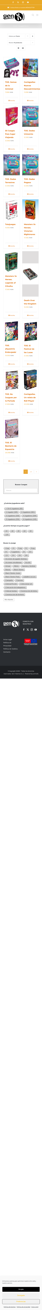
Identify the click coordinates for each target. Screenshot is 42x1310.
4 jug (7, 548)
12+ (6, 555)
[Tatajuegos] (11, 209)
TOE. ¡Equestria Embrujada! (10, 348)
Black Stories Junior (12, 573)
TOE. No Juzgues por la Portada (11, 397)
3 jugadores (12, 516)
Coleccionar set (26, 584)
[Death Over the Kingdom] (30, 274)
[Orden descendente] (32, 36)
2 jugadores (28, 512)
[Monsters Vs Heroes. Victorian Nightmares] (30, 209)
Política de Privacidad (7, 644)
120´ (7, 535)
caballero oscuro (29, 577)
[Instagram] (32, 630)
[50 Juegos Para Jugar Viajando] (11, 116)
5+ (26, 548)
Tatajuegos (10, 224)
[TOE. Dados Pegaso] (30, 164)
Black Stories (19, 570)
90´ (31, 531)
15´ (6, 531)
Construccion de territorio (14, 594)
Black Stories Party (12, 577)
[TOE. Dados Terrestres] (11, 164)
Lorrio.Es (35, 674)
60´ (25, 531)
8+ (24, 552)
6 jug (32, 548)
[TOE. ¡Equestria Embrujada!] (11, 331)
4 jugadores (29, 516)
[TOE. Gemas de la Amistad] (11, 67)
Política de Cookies (10, 1307)
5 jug (20, 548)
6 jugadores (29, 519)
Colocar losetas (11, 591)
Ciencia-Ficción (11, 584)
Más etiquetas (9, 599)
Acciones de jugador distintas (16, 559)
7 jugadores (15, 552)
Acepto (21, 1289)
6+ (6, 552)
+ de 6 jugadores (14, 509)
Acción (27, 562)
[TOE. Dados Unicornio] (30, 116)
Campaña (9, 580)
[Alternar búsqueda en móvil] (33, 15)
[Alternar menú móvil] (37, 15)
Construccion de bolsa (29, 591)
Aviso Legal (34, 1307)
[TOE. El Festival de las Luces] (30, 331)
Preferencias (21, 1301)
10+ (30, 552)
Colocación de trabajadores (15, 587)
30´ (13, 531)
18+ (26, 555)
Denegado (21, 1295)
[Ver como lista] (23, 48)
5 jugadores (12, 519)
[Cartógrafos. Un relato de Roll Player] (30, 379)
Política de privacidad (23, 1307)
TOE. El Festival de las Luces (29, 349)
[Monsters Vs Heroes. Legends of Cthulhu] (11, 261)
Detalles (12, 100)
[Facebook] (24, 630)
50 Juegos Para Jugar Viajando (10, 134)
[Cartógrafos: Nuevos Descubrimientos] (30, 67)
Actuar (7, 566)
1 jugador (12, 512)
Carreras (19, 580)
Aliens (16, 566)
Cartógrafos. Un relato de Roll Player (30, 397)
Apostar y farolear (28, 566)
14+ (13, 555)
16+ (19, 555)
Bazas (7, 570)
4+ (14, 548)
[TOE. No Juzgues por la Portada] (11, 379)
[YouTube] (35, 630)
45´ (19, 531)
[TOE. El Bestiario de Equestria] (11, 428)
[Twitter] (28, 630)
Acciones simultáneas (13, 562)
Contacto (6, 652)
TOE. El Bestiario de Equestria (10, 446)
